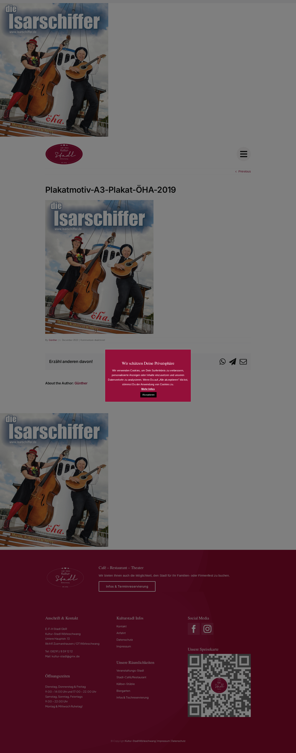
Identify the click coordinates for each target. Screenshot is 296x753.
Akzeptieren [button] (148, 394)
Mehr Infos (148, 388)
